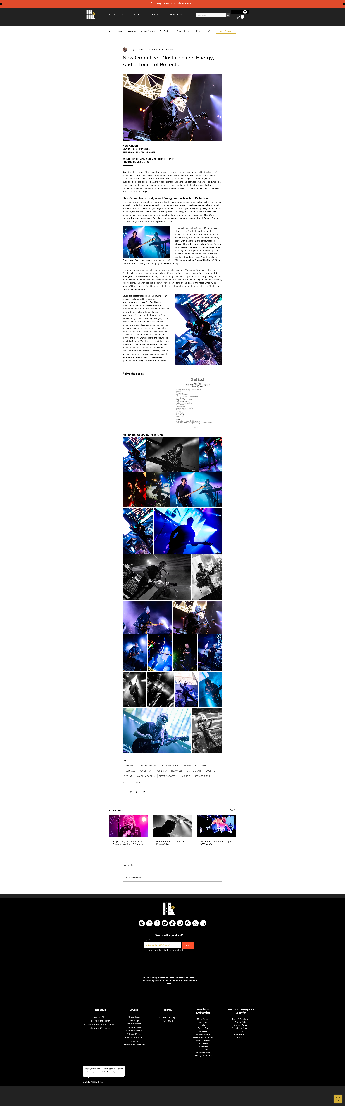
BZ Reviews (203, 1046)
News (119, 31)
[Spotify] (142, 923)
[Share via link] (143, 792)
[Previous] (1, 4)
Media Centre (203, 1019)
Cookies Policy (240, 1025)
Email (147, 940)
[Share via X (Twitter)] (130, 792)
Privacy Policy (241, 1022)
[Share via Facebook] (124, 792)
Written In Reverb (203, 1052)
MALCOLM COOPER (146, 776)
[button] (240, 17)
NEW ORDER (176, 771)
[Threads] (188, 923)
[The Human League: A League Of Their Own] (216, 826)
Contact (240, 1037)
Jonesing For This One (203, 1055)
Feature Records (184, 31)
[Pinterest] (180, 923)
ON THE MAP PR (194, 771)
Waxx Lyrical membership (180, 3)
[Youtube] (165, 923)
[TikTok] (172, 923)
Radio (203, 1025)
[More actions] (220, 49)
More (198, 31)
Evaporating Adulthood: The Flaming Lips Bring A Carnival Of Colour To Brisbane (128, 843)
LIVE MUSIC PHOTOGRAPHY (195, 765)
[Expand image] (134, 454)
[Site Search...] (228, 15)
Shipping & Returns (240, 1028)
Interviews (131, 31)
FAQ (241, 1031)
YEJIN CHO (162, 771)
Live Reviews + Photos (132, 783)
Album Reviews (148, 31)
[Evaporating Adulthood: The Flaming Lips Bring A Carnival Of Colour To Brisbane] (128, 826)
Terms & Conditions (240, 1019)
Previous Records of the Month (99, 1024)
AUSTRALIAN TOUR (169, 765)
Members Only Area (100, 1028)
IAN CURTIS (185, 776)
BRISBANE (128, 765)
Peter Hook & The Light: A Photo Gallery (170, 843)
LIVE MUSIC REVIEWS (147, 765)
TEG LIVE (128, 776)
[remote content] (172, 403)
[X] (195, 923)
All (110, 31)
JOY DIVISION (146, 771)
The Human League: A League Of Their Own (216, 843)
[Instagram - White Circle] (149, 923)
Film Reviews (165, 31)
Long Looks (203, 1049)
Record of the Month (100, 1020)
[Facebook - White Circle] (157, 923)
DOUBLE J (210, 771)
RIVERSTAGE (129, 771)
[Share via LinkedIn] (137, 792)
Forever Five (203, 1028)
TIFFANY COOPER (167, 776)
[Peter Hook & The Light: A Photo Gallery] (172, 826)
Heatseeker (203, 1031)
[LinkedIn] (203, 923)
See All (233, 810)
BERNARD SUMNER (203, 776)
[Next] (344, 4)
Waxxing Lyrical (203, 1034)
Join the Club (99, 1017)
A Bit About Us (240, 1034)
